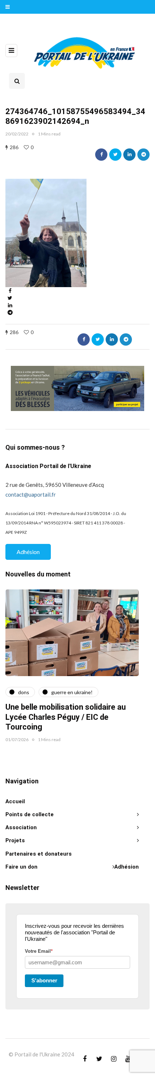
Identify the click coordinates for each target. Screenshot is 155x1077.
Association (21, 827)
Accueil (15, 801)
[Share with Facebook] (101, 154)
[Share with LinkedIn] (129, 154)
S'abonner (44, 980)
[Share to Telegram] (143, 154)
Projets (15, 840)
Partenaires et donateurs (38, 854)
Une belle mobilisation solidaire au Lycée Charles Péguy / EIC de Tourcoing (65, 717)
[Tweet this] (115, 154)
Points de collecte (29, 814)
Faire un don (21, 867)
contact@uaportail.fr (30, 494)
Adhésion (28, 551)
